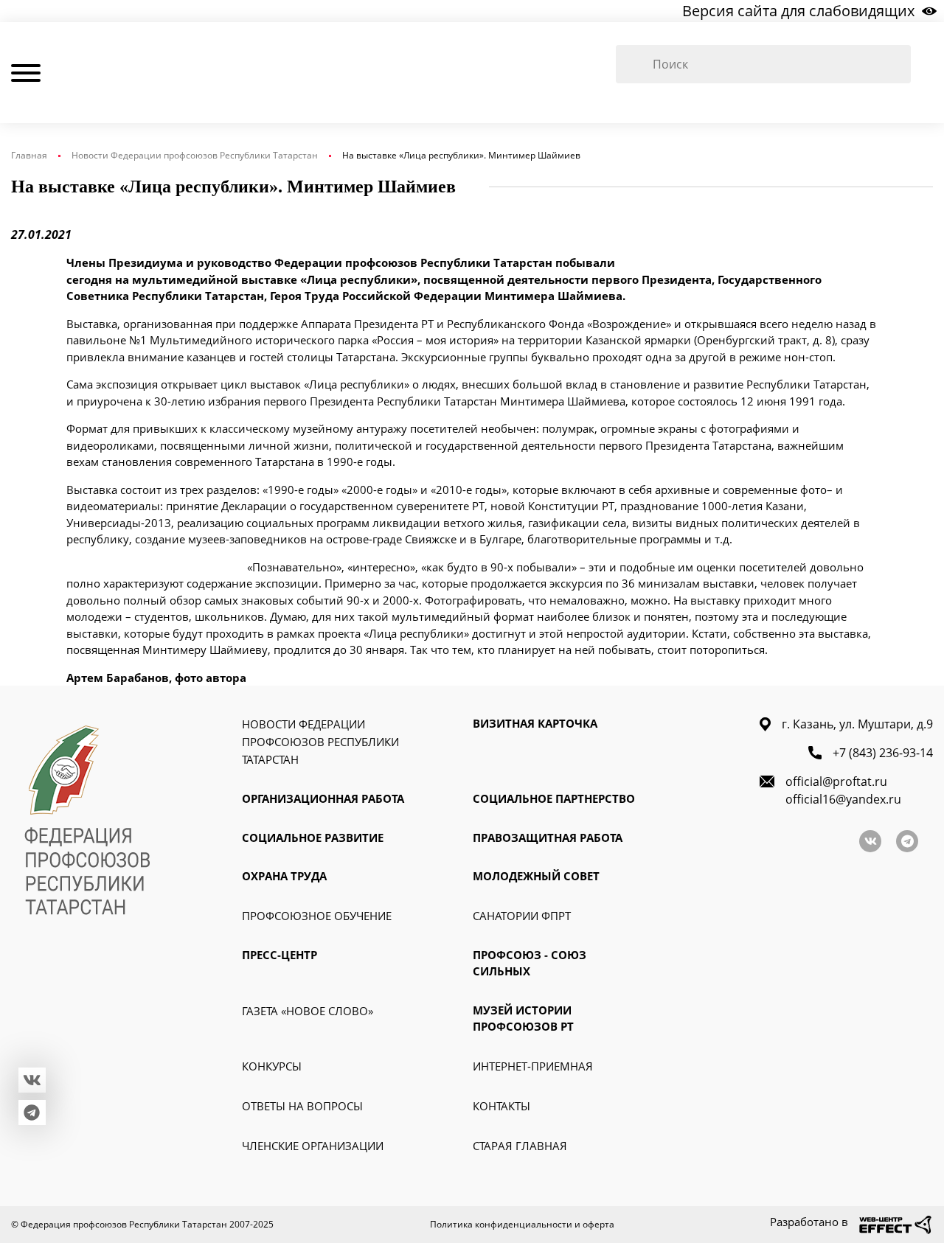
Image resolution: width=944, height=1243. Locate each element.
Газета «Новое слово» (307, 1010)
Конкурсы (272, 1066)
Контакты (501, 1105)
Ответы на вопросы (302, 1105)
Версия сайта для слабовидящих (798, 11)
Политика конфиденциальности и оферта (522, 1224)
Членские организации (313, 1145)
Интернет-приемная (533, 1066)
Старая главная (520, 1145)
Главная (29, 155)
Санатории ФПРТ (522, 915)
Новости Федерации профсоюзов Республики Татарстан (195, 155)
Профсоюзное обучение (317, 915)
